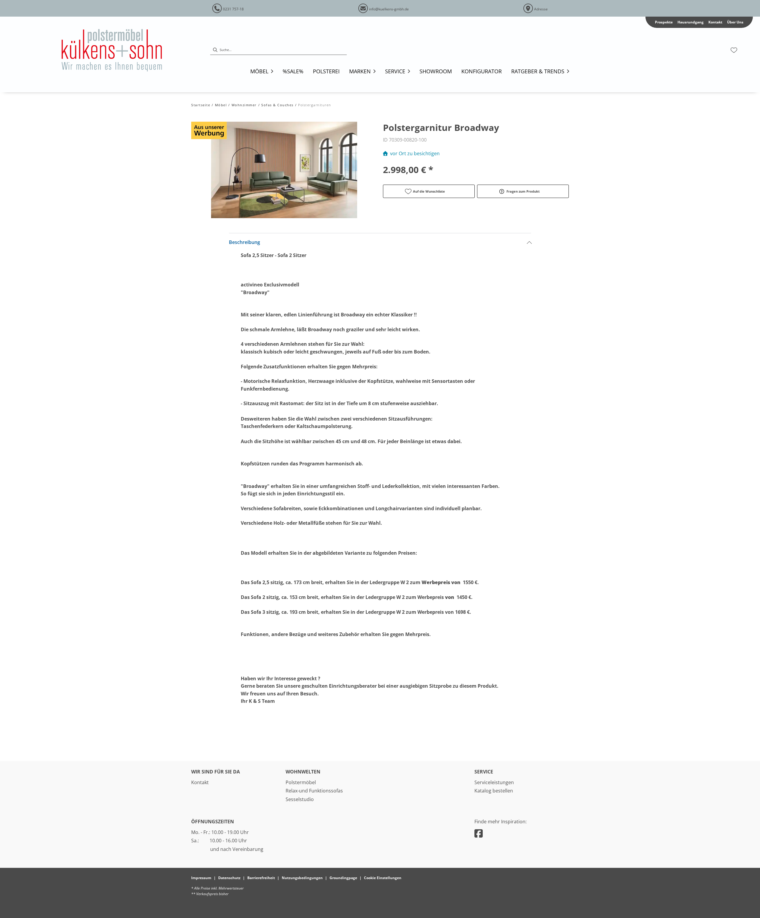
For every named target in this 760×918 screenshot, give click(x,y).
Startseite (200, 105)
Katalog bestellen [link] (493, 790)
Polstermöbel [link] (301, 782)
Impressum (201, 877)
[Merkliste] (734, 50)
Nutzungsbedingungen (302, 877)
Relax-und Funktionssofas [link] (314, 790)
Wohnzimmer (244, 105)
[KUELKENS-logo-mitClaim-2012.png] (120, 50)
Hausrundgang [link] (690, 22)
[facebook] (478, 833)
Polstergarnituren (314, 105)
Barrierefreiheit (261, 877)
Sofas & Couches (277, 105)
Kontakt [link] (715, 22)
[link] (259, 71)
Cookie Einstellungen (382, 877)
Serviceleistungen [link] (494, 782)
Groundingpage (343, 877)
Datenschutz (229, 877)
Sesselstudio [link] (300, 799)
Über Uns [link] (735, 22)
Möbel (221, 105)
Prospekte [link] (664, 22)
